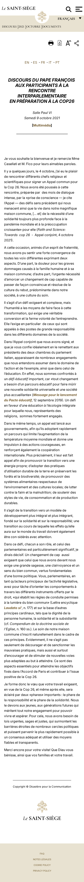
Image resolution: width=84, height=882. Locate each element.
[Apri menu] (78, 9)
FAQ (42, 853)
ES (35, 62)
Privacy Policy (42, 870)
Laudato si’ (13, 608)
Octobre (33, 26)
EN (27, 62)
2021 (22, 26)
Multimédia (42, 125)
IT (50, 62)
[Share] (77, 44)
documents (51, 26)
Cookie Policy (42, 865)
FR (43, 62)
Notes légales (42, 859)
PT (57, 62)
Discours (9, 26)
